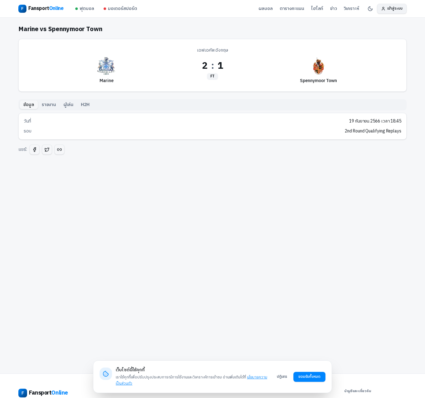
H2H (85, 104)
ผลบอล (266, 8)
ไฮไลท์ (317, 8)
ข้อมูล (28, 104)
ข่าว (333, 8)
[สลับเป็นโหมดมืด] (370, 8)
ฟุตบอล (87, 8)
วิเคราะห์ (351, 8)
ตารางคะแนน (292, 8)
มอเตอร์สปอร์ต (122, 8)
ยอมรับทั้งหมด (309, 377)
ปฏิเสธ (282, 377)
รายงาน (49, 104)
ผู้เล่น (68, 104)
